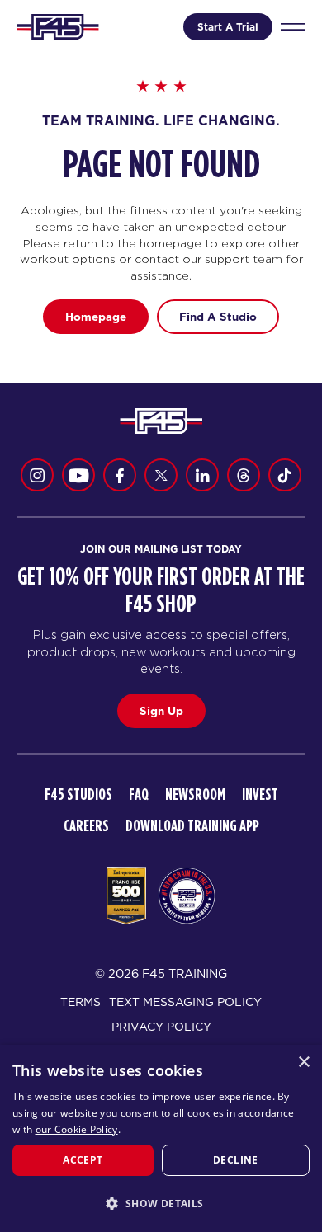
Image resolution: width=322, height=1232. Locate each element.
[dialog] (161, 1138)
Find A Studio (218, 316)
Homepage (95, 316)
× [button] (303, 1062)
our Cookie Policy (77, 1129)
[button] (161, 1203)
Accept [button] (82, 1160)
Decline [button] (235, 1160)
